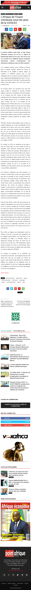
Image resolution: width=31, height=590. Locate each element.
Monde (2, 376)
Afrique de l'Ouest (9, 14)
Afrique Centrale (4, 339)
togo (24, 282)
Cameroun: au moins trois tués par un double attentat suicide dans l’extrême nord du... (18, 473)
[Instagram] (13, 575)
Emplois (26, 583)
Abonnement (20, 583)
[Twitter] (17, 575)
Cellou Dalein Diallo (6, 280)
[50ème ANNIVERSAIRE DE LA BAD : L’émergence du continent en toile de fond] (4, 483)
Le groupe (3, 583)
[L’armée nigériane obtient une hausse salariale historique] (5, 366)
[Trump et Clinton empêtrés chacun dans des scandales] (4, 491)
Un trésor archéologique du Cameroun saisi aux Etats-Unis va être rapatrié (23, 302)
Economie (11, 486)
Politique (3, 14)
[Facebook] (8, 575)
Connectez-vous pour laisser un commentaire (15, 405)
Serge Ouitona (5, 272)
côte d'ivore (15, 280)
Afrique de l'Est (4, 358)
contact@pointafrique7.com (15, 570)
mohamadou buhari (11, 282)
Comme (27, 418)
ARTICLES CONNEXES (6, 331)
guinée (3, 282)
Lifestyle (20, 14)
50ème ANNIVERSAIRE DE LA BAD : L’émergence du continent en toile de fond (19, 482)
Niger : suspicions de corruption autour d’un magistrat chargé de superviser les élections (7, 303)
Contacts (15, 585)
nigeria (19, 282)
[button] (28, 7)
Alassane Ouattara (10, 278)
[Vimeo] (22, 575)
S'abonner (26, 425)
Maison (2, 11)
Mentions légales (11, 583)
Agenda (16, 14)
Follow (27, 421)
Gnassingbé (22, 280)
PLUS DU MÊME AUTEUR (19, 331)
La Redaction (6, 25)
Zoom (10, 493)
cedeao (25, 278)
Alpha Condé (19, 278)
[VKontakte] (26, 575)
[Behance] (4, 575)
